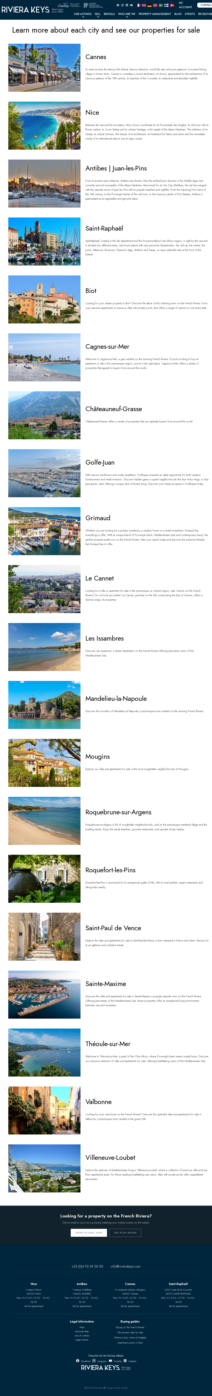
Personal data (82, 1331)
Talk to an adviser (125, 1232)
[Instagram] (122, 5)
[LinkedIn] (126, 5)
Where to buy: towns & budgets (130, 1337)
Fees (82, 1327)
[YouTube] (131, 5)
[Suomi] (166, 5)
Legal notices (82, 1340)
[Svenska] (161, 5)
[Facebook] (117, 5)
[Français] (138, 5)
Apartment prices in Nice (130, 1343)
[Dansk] (172, 5)
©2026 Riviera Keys (93, 1387)
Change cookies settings (117, 1387)
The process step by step (130, 1332)
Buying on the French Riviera (130, 1327)
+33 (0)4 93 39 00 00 (87, 1266)
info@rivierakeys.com (125, 1266)
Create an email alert (88, 1232)
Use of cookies (82, 1335)
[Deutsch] (150, 5)
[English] (144, 5)
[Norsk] (155, 5)
